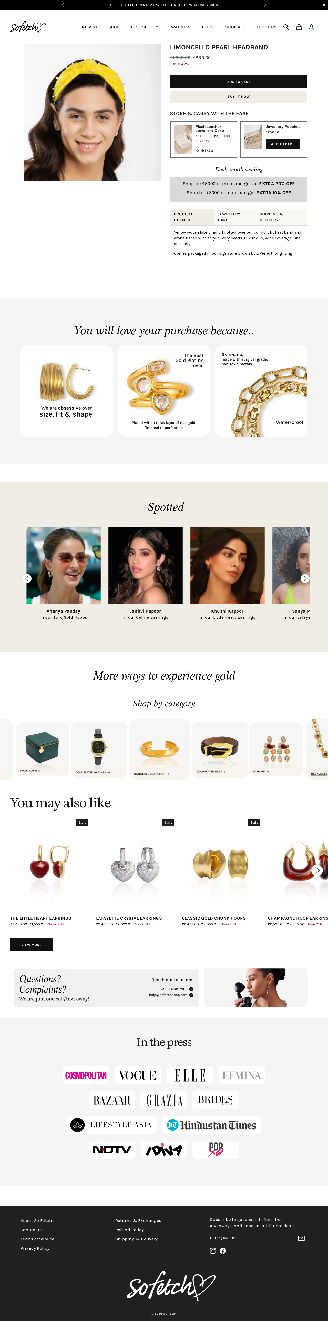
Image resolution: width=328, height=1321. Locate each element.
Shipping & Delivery (136, 1238)
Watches (180, 27)
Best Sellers (145, 27)
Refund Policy (129, 1229)
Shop (114, 27)
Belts (208, 27)
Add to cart (282, 144)
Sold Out (206, 150)
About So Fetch (36, 1220)
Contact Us (31, 1229)
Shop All (235, 27)
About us (266, 27)
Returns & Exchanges (138, 1220)
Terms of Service (37, 1238)
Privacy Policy (34, 1248)
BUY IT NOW (239, 97)
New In (89, 27)
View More (31, 945)
